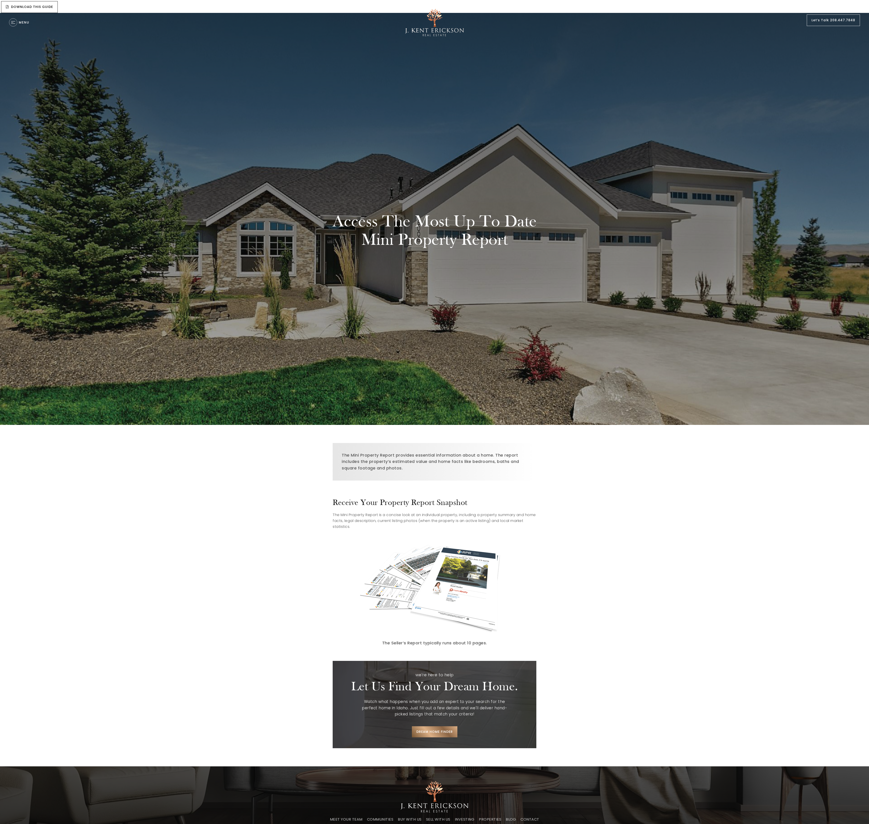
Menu (24, 22)
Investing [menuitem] (465, 819)
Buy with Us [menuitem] (410, 819)
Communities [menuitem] (380, 819)
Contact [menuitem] (529, 819)
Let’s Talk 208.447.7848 (833, 20)
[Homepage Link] (434, 22)
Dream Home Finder (434, 731)
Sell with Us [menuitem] (438, 819)
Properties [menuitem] (490, 819)
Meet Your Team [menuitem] (346, 819)
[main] (434, 383)
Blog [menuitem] (511, 819)
